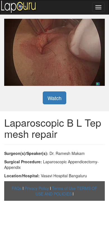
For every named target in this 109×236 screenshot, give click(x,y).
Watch (54, 98)
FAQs (17, 188)
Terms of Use (64, 188)
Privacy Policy (37, 188)
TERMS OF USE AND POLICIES (66, 191)
